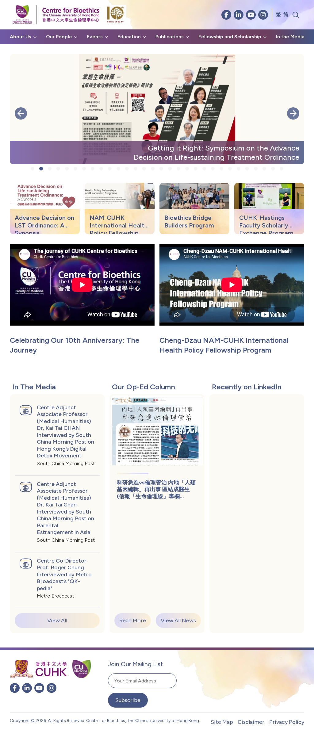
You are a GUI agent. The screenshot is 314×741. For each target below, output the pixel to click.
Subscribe (127, 700)
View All (57, 620)
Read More (132, 620)
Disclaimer (251, 722)
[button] (21, 113)
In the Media (290, 37)
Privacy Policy (286, 722)
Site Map (222, 722)
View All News (178, 620)
